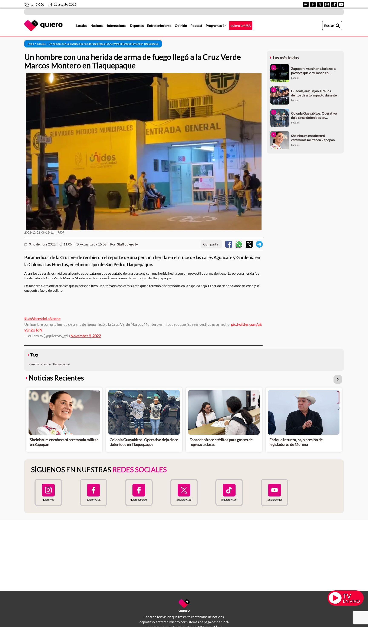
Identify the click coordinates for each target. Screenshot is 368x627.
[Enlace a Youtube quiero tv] (274, 492)
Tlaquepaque (61, 364)
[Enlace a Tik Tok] (334, 4)
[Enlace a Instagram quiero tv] (48, 492)
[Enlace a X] (320, 4)
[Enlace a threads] (306, 4)
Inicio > (32, 43)
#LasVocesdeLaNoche (42, 318)
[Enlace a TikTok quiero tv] (229, 492)
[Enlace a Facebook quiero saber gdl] (139, 492)
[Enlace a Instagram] (327, 4)
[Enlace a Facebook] (313, 4)
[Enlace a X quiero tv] (184, 492)
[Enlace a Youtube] (341, 4)
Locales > (43, 43)
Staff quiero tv (127, 244)
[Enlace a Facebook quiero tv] (93, 492)
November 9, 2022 (85, 335)
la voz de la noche (39, 364)
